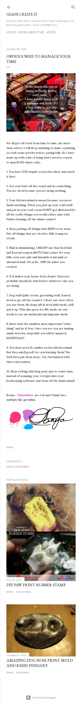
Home (11, 32)
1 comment (22, 672)
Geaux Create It (21, 14)
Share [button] (9, 447)
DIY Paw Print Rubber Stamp (36, 584)
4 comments (23, 591)
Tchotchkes (25, 395)
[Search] (73, 6)
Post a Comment (17, 466)
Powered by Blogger (44, 697)
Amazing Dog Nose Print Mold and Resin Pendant (39, 663)
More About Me (31, 32)
